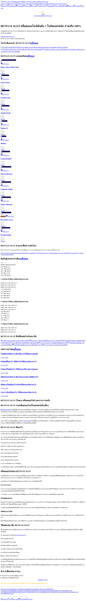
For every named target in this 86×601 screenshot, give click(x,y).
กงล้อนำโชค (32, 4)
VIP (50, 4)
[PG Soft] (36, 253)
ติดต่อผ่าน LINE (43, 580)
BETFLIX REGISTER (49, 590)
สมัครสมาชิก (4, 36)
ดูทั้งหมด (34, 43)
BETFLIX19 (15, 592)
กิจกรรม (20, 4)
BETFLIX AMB (32, 589)
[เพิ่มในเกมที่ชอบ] (2, 71)
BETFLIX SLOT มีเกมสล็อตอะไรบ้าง (13, 575)
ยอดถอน (7, 264)
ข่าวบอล (59, 4)
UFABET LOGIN (42, 589)
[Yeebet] (10, 254)
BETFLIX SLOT (21, 535)
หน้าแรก (3, 4)
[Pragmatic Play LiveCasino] (59, 253)
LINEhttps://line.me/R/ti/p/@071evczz (43, 15)
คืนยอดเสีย (39, 4)
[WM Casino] (4, 254)
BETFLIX (27, 421)
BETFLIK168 (24, 589)
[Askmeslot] (17, 253)
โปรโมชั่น (15, 4)
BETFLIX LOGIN (61, 590)
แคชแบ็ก (13, 264)
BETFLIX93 (23, 590)
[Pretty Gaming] (71, 253)
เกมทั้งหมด (9, 4)
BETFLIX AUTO (15, 589)
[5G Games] (4, 253)
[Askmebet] (11, 253)
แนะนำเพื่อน (45, 4)
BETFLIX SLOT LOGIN (36, 592)
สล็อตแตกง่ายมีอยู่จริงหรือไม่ (10, 577)
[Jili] (22, 253)
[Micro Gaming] (28, 253)
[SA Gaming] (79, 253)
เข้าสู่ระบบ (11, 36)
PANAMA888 (10, 590)
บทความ (54, 4)
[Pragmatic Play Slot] (45, 253)
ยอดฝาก (3, 264)
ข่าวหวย (64, 4)
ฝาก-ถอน (25, 4)
